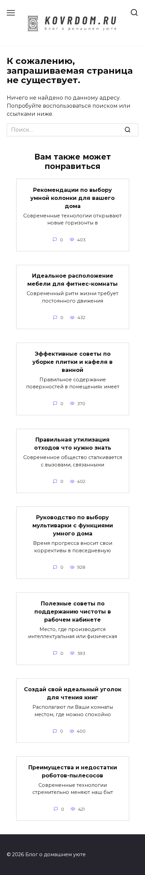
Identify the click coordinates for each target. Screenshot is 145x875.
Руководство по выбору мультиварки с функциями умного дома (72, 525)
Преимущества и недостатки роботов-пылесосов (72, 771)
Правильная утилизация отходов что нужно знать (72, 443)
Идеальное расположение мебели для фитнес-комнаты (72, 280)
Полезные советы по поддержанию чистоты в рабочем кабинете (72, 611)
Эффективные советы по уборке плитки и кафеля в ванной (72, 361)
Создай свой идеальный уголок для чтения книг (72, 693)
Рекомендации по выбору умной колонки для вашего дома (72, 197)
